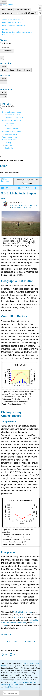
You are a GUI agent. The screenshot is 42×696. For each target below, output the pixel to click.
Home (12, 188)
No (14, 655)
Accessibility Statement (9, 684)
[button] (8, 145)
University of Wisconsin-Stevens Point (23, 205)
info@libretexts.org (12, 687)
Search (5, 693)
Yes (5, 655)
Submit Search (7, 51)
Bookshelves (26, 188)
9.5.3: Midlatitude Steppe (22, 612)
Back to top (5, 634)
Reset (4, 66)
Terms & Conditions (30, 682)
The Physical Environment (21, 207)
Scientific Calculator (12, 129)
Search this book (6, 43)
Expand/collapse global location (39, 187)
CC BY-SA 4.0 (18, 617)
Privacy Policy (17, 682)
